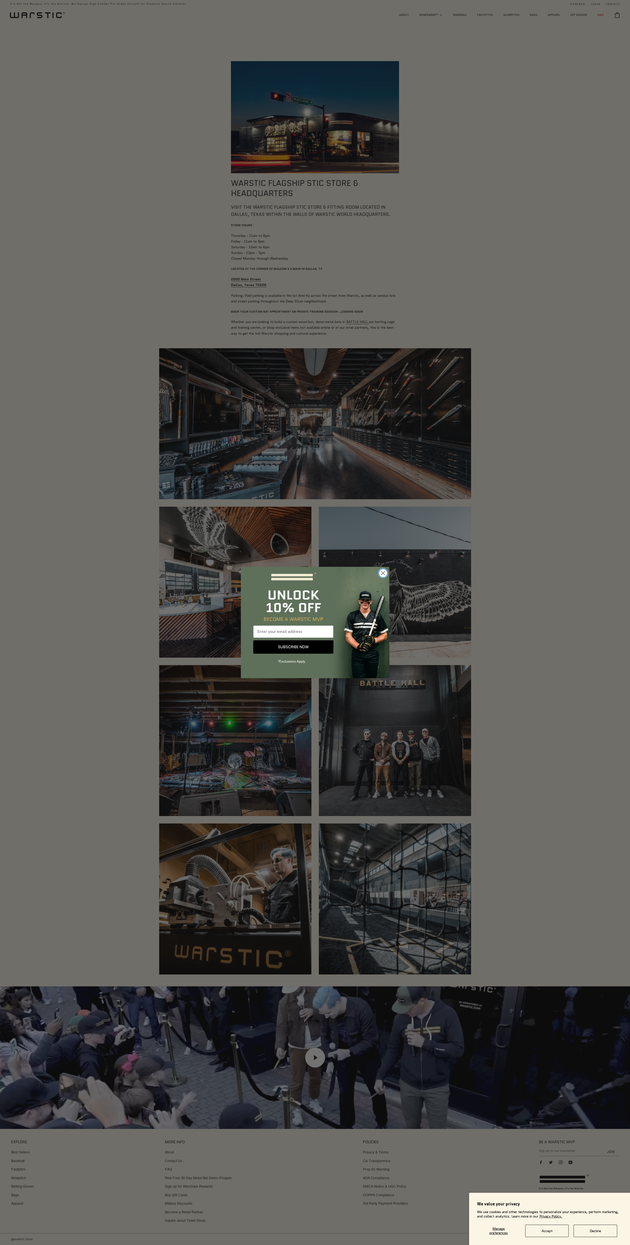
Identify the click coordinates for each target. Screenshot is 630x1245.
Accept (547, 1230)
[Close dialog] (383, 573)
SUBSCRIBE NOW (293, 647)
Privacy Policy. (550, 1216)
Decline (595, 1230)
